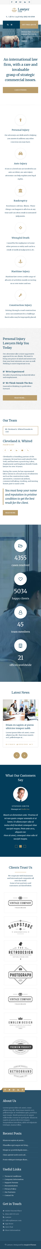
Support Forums (11, 1183)
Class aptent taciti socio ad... (15, 1155)
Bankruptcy (20, 200)
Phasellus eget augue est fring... (16, 1145)
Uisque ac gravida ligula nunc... (15, 1150)
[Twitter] (16, 2)
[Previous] (17, 755)
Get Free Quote (29, 25)
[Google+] (20, 2)
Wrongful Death (20, 237)
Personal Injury (20, 130)
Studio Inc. (25, 809)
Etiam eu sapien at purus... (14, 1140)
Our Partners (10, 1192)
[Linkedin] (25, 2)
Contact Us (9, 1195)
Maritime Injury (20, 271)
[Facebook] (11, 2)
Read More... (20, 398)
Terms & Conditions (13, 1176)
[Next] (24, 755)
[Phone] (28, 450)
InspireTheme (30, 1245)
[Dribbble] (29, 2)
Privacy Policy (10, 1189)
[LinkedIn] (16, 450)
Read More (10, 513)
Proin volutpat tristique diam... (15, 1160)
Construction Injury (20, 305)
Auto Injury (20, 163)
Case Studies (20, 90)
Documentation (11, 1186)
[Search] (8, 25)
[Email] (22, 450)
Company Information (14, 1179)
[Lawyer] (20, 10)
